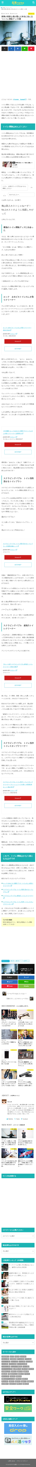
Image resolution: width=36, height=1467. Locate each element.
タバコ (29, 1361)
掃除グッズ (20, 961)
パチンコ (12, 1364)
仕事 (24, 1369)
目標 (11, 1381)
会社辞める (6, 1371)
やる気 (13, 1359)
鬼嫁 (25, 1384)
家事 (13, 961)
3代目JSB (5, 1356)
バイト (5, 1364)
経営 (17, 1381)
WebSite (10, 1119)
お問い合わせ (11, 1460)
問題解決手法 (12, 1374)
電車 (19, 1384)
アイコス (21, 1359)
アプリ (28, 1359)
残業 (25, 1379)
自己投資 (5, 1384)
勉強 (4, 1374)
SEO (17, 1356)
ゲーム (22, 1361)
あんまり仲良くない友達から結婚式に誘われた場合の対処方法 (21, 1291)
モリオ (9, 1102)
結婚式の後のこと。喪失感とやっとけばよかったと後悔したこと (21, 1274)
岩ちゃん (5, 1376)
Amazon (17, 341)
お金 (23, 1356)
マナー (26, 1366)
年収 (12, 1376)
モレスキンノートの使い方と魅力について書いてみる (21, 1299)
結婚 (24, 1381)
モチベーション (7, 1369)
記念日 (12, 1384)
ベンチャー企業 (17, 1366)
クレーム (15, 1361)
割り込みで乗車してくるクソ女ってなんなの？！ (21, 1307)
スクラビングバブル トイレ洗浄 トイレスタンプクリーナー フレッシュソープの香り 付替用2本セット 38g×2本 (18, 784)
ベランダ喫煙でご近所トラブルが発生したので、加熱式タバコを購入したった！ (21, 1284)
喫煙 (21, 1374)
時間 (18, 1379)
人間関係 (17, 1369)
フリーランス (22, 1364)
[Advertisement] (18, 73)
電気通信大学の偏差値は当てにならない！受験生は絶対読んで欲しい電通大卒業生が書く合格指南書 (21, 1325)
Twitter (18, 1119)
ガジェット (6, 961)
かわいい (5, 1359)
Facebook (25, 1119)
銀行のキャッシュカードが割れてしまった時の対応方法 (21, 1316)
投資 (19, 1376)
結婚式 (30, 1381)
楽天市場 (17, 348)
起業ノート (17, 1464)
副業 (26, 1371)
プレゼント (6, 1366)
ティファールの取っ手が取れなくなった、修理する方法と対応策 (21, 1266)
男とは (27, 961)
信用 (14, 1371)
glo (11, 1356)
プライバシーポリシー (22, 1460)
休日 (31, 1369)
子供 (27, 1374)
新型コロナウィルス (8, 1379)
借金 (20, 1371)
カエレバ (13, 334)
